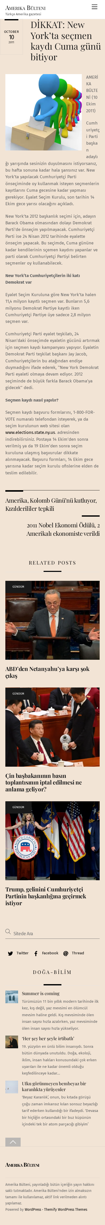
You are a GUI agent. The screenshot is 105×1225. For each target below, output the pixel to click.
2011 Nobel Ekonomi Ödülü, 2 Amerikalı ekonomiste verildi (63, 529)
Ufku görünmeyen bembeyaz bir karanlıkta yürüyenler (54, 1086)
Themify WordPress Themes (65, 1209)
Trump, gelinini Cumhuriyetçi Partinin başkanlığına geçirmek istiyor (45, 896)
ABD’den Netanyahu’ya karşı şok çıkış (47, 672)
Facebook (49, 953)
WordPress (33, 1209)
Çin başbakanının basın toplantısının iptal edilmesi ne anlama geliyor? (43, 782)
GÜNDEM (18, 586)
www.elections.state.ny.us (30, 432)
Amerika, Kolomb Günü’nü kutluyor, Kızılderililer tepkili (51, 504)
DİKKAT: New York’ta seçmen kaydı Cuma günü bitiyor (66, 40)
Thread (77, 953)
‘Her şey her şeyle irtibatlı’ (48, 1038)
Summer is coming (40, 993)
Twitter (22, 953)
